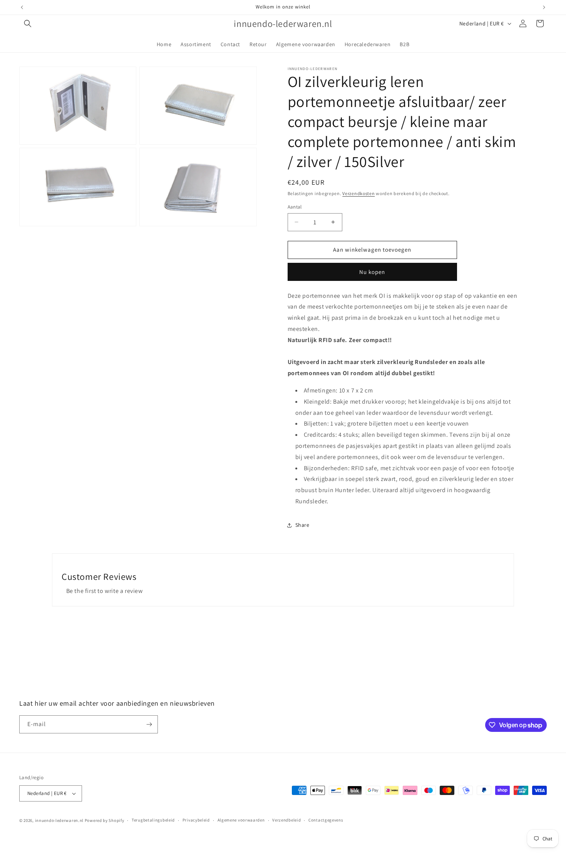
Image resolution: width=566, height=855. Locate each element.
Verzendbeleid (286, 820)
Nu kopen (372, 272)
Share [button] (302, 524)
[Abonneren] (149, 724)
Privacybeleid (196, 820)
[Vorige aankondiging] (21, 7)
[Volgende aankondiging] (544, 7)
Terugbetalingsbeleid (153, 820)
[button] (27, 23)
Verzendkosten (358, 193)
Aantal (295, 207)
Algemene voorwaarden (241, 820)
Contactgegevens (325, 820)
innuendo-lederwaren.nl (59, 820)
